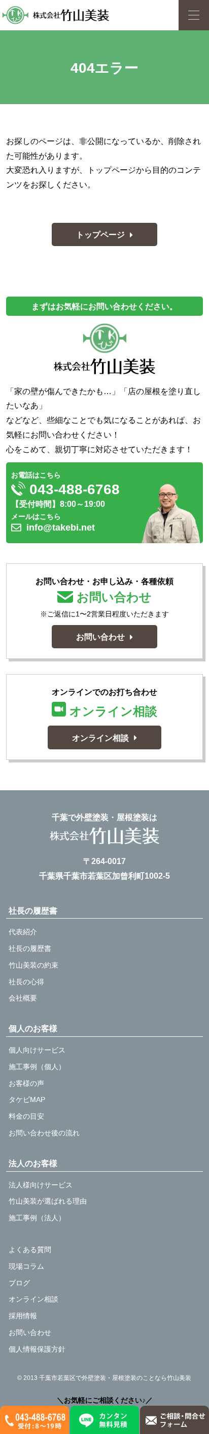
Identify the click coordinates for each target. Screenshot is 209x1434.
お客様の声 (26, 1083)
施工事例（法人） (37, 1218)
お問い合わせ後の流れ (44, 1133)
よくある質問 (30, 1250)
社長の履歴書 (30, 948)
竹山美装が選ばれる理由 (48, 1201)
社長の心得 (26, 982)
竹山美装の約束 (33, 965)
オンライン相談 (33, 1299)
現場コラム (26, 1266)
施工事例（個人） (37, 1067)
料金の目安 (26, 1116)
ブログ (19, 1283)
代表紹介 (23, 932)
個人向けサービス (37, 1050)
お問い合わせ (30, 1332)
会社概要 (23, 998)
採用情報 (23, 1316)
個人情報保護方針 (37, 1349)
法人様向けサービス (41, 1185)
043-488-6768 (72, 489)
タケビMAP (27, 1099)
